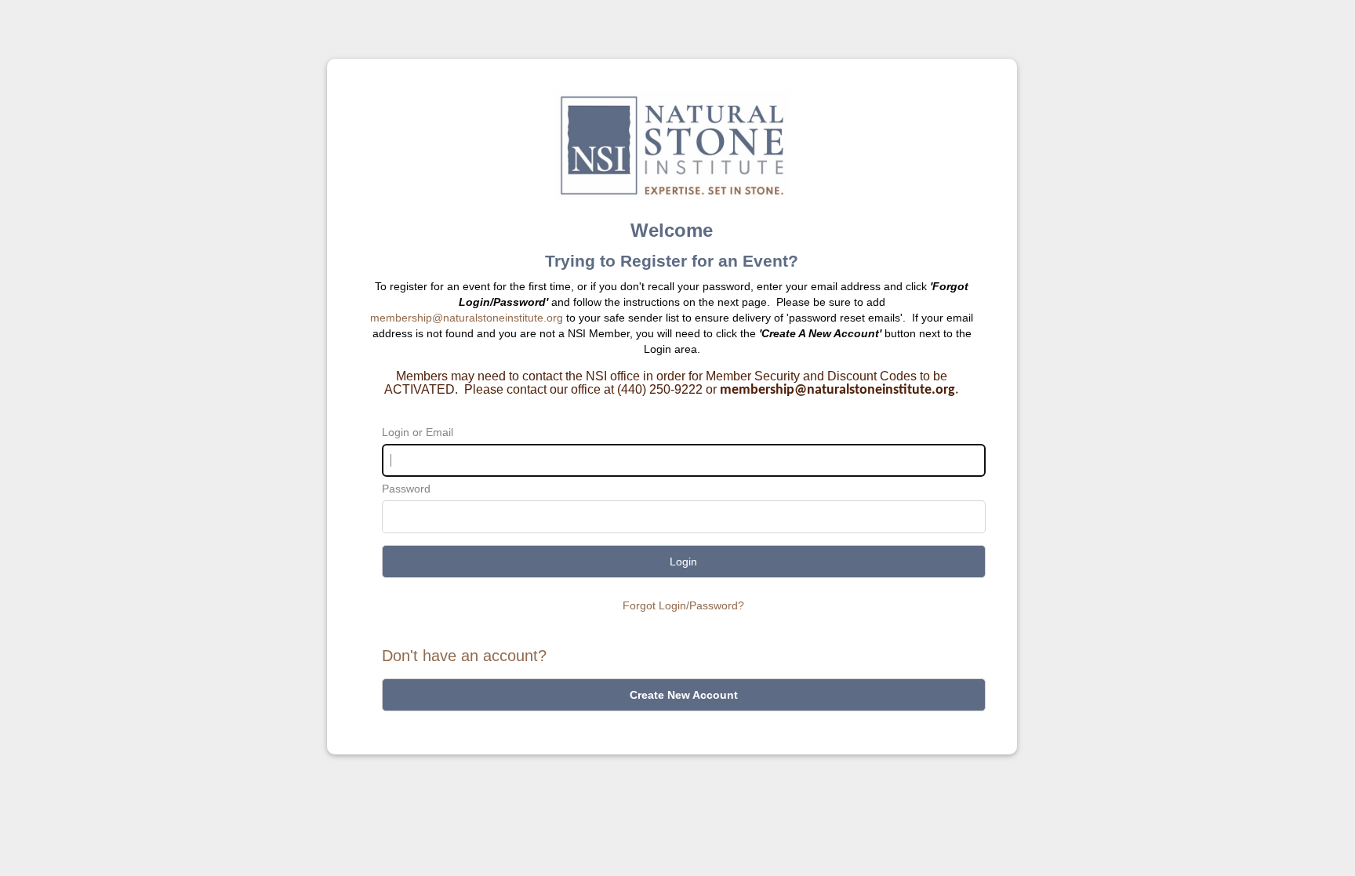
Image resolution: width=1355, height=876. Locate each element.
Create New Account (684, 695)
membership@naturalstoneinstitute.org (466, 317)
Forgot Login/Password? (683, 605)
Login (683, 561)
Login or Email (417, 432)
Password (406, 488)
